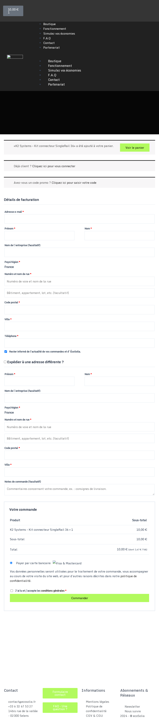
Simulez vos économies (59, 33)
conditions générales (53, 590)
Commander (79, 598)
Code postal (12, 302)
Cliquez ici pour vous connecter (53, 166)
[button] (95, 56)
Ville (8, 319)
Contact (49, 42)
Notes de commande (22, 481)
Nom (88, 228)
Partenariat (51, 47)
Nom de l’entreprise (22, 245)
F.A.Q (47, 38)
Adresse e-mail (14, 212)
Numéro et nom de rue (17, 274)
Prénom (9, 228)
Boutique (49, 24)
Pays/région (12, 262)
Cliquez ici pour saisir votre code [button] (74, 182)
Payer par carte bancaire (33, 563)
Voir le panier (134, 147)
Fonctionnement (54, 28)
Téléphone (11, 336)
